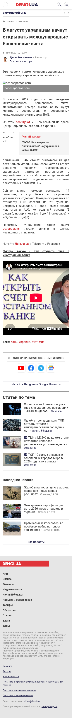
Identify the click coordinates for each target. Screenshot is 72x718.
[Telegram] (41, 368)
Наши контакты (11, 676)
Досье (6, 625)
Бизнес (7, 578)
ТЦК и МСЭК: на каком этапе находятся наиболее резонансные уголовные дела (46, 441)
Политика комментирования (18, 695)
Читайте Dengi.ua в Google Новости (36, 384)
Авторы (7, 671)
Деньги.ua (22, 244)
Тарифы (8, 605)
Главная (10, 21)
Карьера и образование (17, 599)
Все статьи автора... (22, 61)
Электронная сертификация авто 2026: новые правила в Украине (43, 509)
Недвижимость (12, 589)
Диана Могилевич (21, 57)
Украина (24, 342)
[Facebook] (31, 368)
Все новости (36, 542)
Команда (7, 666)
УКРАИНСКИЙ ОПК (14, 12)
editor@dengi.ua (32, 701)
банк (14, 342)
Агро (5, 573)
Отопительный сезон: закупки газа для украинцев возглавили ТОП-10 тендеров (46, 408)
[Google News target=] (51, 368)
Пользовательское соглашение (19, 690)
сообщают (24, 122)
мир (41, 342)
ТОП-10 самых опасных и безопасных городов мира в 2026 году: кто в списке (43, 458)
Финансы (23, 21)
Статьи (7, 615)
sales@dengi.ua (49, 706)
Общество (30, 447)
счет (35, 342)
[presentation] (64, 12)
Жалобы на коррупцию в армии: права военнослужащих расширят (46, 491)
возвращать (14, 228)
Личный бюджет (42, 430)
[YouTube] (21, 368)
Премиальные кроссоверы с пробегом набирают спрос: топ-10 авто (43, 526)
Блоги (6, 620)
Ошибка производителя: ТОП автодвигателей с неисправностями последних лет (44, 425)
